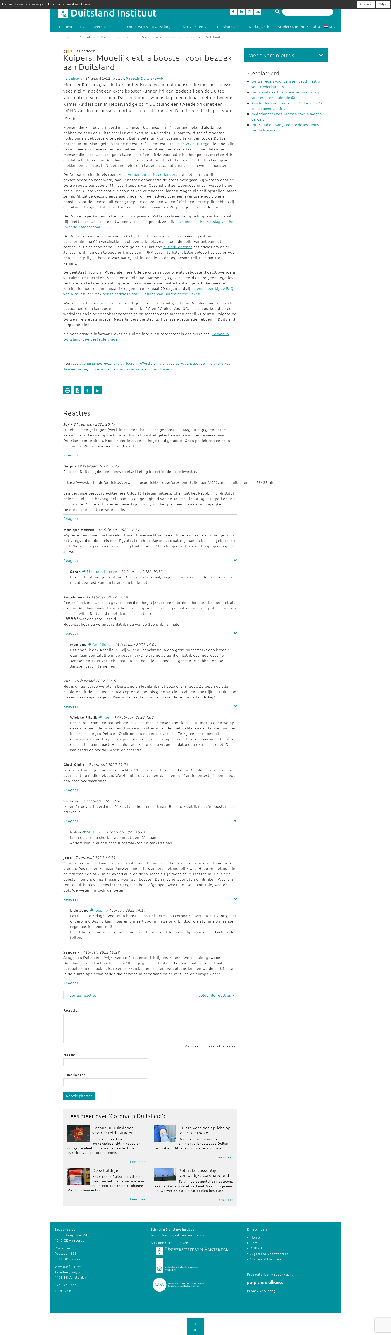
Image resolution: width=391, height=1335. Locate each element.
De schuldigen (106, 1170)
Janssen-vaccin (75, 369)
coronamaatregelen (133, 369)
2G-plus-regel (198, 143)
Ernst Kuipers (161, 369)
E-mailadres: (75, 1074)
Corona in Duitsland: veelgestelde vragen (113, 1130)
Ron (106, 717)
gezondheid (113, 363)
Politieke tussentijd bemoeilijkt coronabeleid (204, 1173)
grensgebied (169, 363)
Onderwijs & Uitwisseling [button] (149, 26)
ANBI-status (259, 1248)
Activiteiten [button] (193, 26)
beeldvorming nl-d (87, 363)
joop (98, 910)
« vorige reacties (82, 995)
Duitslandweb (228, 26)
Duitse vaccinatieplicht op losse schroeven (205, 1130)
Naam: (69, 1054)
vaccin (204, 363)
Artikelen (86, 37)
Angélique (101, 644)
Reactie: (71, 1010)
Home (68, 37)
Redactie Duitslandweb (144, 78)
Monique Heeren (101, 571)
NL (331, 26)
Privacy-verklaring (261, 1290)
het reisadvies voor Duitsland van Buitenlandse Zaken (151, 293)
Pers (253, 1242)
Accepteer (365, 4)
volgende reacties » (216, 995)
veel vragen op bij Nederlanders (148, 174)
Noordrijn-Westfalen (141, 363)
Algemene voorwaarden (269, 1253)
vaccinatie (189, 363)
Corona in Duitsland (136, 1115)
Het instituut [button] (70, 26)
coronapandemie (102, 369)
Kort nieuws (110, 37)
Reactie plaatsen (79, 1095)
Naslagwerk (259, 26)
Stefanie (94, 831)
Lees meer (138, 1161)
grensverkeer (221, 363)
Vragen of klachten (265, 1259)
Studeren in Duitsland (297, 26)
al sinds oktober (177, 246)
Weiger (382, 4)
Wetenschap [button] (105, 26)
